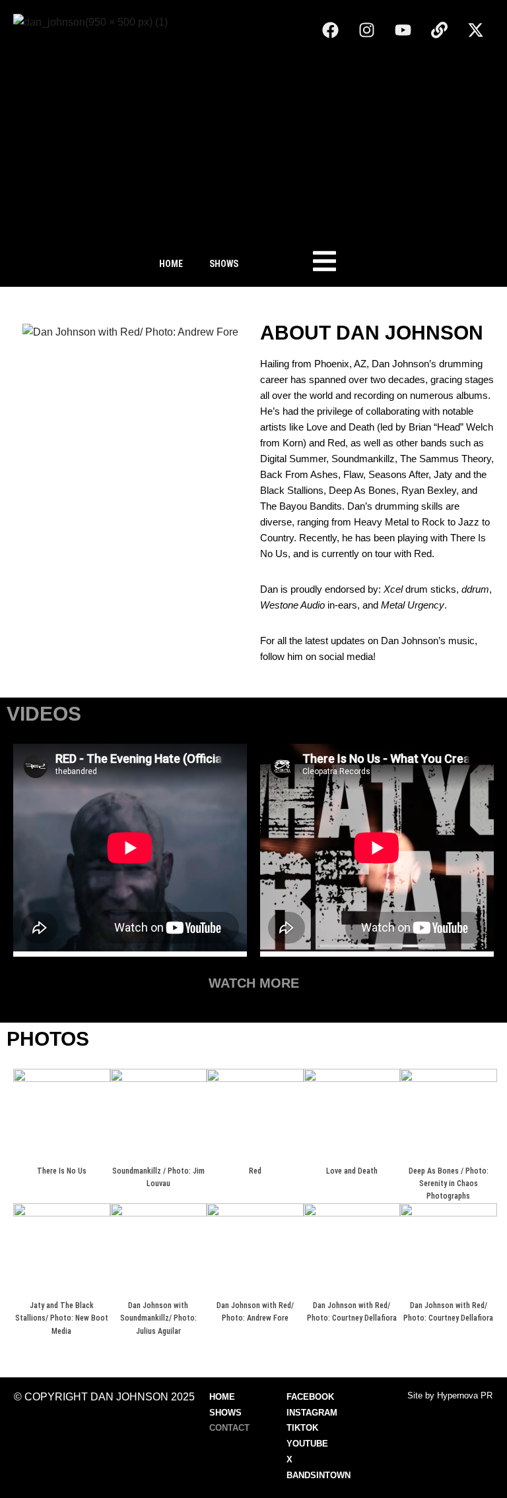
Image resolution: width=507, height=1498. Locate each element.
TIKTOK (302, 1428)
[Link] (439, 29)
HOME (171, 263)
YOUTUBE (307, 1444)
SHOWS (223, 263)
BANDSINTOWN (319, 1475)
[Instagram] (366, 29)
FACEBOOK (310, 1397)
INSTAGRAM (312, 1413)
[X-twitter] (475, 29)
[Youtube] (402, 29)
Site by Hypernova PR (449, 1395)
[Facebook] (330, 29)
